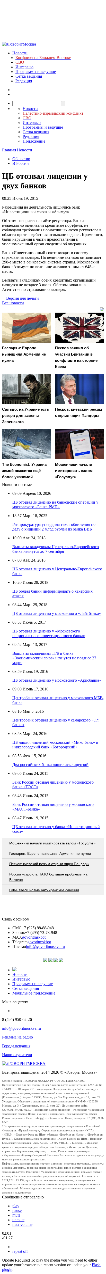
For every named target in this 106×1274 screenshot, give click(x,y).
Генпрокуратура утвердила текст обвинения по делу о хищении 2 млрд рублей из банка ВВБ (53, 526)
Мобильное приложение (33, 993)
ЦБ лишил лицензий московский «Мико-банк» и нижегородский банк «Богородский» (55, 744)
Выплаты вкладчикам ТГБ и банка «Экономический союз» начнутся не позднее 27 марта (54, 658)
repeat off (20, 1251)
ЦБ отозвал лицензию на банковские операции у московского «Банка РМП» (55, 504)
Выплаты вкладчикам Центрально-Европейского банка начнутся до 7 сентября (55, 549)
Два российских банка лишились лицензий (50, 764)
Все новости (13, 303)
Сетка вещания (28, 76)
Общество (21, 159)
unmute (18, 1220)
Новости (20, 53)
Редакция (23, 81)
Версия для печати (22, 298)
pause (17, 1210)
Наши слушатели (17, 1054)
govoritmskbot (34, 937)
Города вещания (16, 1046)
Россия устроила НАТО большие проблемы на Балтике (48, 877)
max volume (22, 1224)
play (15, 1206)
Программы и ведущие (35, 71)
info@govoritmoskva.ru (45, 946)
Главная (9, 150)
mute (16, 1215)
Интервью (24, 67)
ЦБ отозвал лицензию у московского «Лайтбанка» (56, 613)
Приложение (34, 141)
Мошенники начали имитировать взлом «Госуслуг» (52, 843)
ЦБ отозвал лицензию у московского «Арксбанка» (56, 680)
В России (20, 163)
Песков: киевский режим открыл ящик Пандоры (49, 864)
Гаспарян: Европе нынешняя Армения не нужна (50, 853)
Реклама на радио (17, 1037)
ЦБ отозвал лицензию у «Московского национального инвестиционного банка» (48, 633)
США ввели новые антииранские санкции (44, 890)
